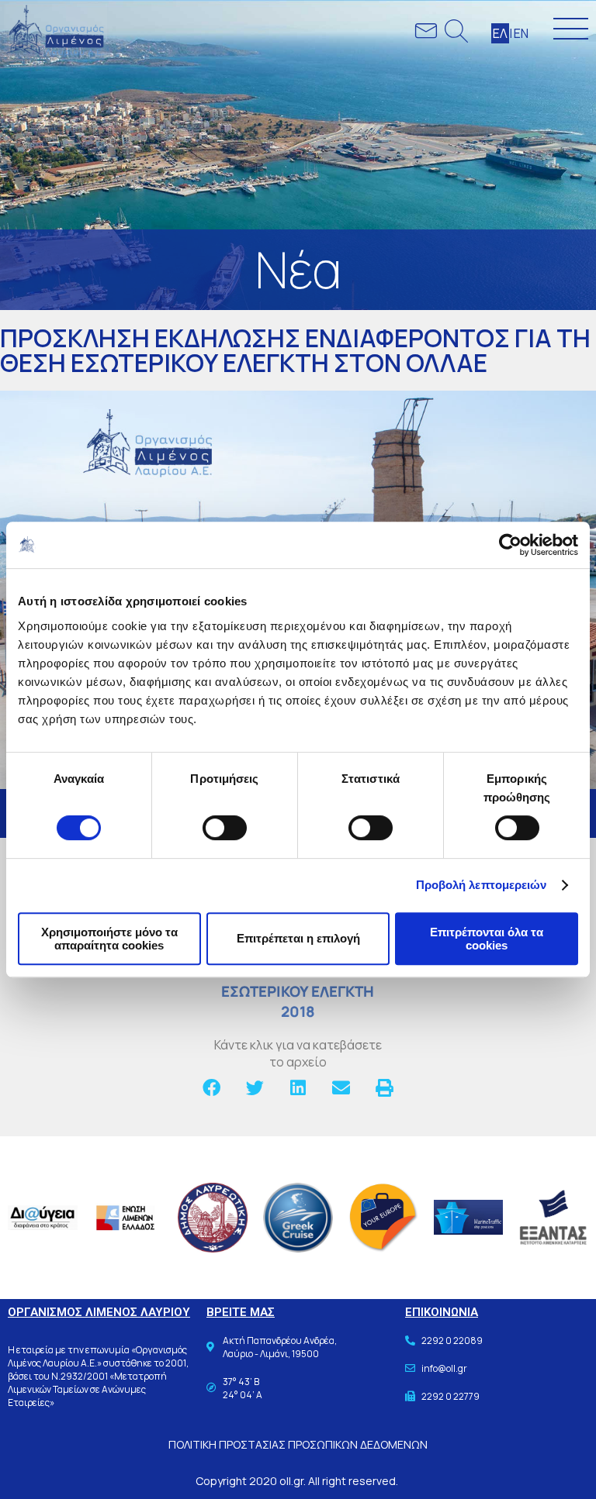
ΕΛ (500, 33)
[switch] (225, 827)
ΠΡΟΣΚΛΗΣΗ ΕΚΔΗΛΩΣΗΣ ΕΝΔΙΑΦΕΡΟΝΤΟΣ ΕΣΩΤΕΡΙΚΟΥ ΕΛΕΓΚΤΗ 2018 (298, 981)
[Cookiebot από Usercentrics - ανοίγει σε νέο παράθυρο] (510, 545)
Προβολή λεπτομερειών (481, 884)
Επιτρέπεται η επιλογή (298, 938)
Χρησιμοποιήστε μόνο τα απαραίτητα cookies (109, 938)
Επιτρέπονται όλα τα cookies (486, 938)
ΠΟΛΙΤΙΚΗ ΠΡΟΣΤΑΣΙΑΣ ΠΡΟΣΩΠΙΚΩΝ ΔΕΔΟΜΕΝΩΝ (298, 1444)
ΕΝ (521, 33)
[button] (211, 1088)
